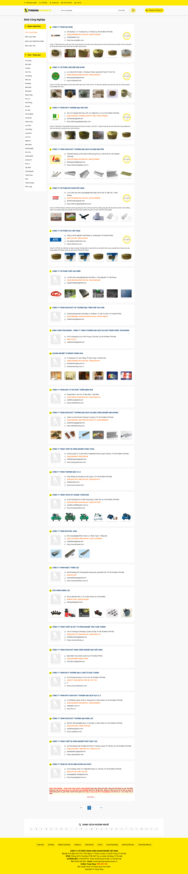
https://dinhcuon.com (74, 244)
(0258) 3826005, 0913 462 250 (77, 361)
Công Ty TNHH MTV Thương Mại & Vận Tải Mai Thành (75, 673)
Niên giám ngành (31, 2)
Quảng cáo (55, 2)
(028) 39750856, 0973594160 (77, 159)
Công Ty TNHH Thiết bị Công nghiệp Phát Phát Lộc (74, 741)
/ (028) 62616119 (95, 634)
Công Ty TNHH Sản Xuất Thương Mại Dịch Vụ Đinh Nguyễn (78, 149)
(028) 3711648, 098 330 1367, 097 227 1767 (82, 680)
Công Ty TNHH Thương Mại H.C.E (66, 472)
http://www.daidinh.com (75, 40)
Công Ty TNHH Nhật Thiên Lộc (65, 568)
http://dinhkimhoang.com (75, 426)
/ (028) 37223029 (95, 34)
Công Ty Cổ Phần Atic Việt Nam (66, 231)
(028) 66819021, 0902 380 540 (77, 456)
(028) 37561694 (72, 726)
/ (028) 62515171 (94, 479)
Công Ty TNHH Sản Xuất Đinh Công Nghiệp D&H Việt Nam (77, 650)
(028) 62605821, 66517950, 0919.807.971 (81, 420)
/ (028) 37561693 (84, 726)
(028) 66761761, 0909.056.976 (77, 634)
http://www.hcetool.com (75, 485)
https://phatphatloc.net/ (75, 754)
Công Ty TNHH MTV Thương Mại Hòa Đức (70, 108)
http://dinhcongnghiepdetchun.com (79, 204)
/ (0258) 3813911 (94, 361)
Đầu (81, 808)
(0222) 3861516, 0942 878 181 (77, 397)
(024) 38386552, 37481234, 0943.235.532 (81, 316)
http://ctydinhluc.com (74, 731)
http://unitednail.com (74, 80)
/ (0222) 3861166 (94, 397)
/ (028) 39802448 (102, 420)
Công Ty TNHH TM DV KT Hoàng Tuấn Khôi (70, 495)
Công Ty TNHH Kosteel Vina (64, 531)
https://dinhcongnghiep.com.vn (77, 165)
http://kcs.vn (71, 709)
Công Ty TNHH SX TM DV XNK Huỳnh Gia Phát (71, 764)
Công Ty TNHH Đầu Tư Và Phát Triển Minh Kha (72, 390)
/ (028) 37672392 (95, 502)
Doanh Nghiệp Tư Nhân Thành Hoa (67, 353)
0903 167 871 (71, 339)
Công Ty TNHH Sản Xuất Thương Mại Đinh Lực (72, 718)
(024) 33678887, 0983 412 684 (77, 658)
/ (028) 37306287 (102, 116)
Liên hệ (78, 2)
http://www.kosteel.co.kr (75, 544)
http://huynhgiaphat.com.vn (76, 777)
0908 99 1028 (71, 599)
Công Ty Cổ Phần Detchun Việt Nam (68, 188)
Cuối (100, 808)
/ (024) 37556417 (102, 316)
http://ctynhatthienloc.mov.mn (77, 581)
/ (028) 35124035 (83, 599)
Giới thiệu (44, 2)
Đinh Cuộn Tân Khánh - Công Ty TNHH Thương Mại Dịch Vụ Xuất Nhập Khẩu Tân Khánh (90, 330)
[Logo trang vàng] (37, 10)
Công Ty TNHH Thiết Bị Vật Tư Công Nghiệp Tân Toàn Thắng (79, 627)
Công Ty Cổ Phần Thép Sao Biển (66, 271)
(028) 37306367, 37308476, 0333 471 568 (81, 116)
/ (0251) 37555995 (95, 538)
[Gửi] (133, 10)
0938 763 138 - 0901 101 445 (77, 772)
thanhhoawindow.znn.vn (75, 366)
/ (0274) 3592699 (94, 198)
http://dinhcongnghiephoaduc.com (79, 121)
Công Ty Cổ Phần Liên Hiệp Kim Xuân (68, 67)
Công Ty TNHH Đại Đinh (62, 27)
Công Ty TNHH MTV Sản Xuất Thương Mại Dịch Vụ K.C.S (76, 696)
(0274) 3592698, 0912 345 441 (77, 198)
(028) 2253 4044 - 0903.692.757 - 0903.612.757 (83, 749)
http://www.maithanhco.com (77, 686)
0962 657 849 (71, 575)
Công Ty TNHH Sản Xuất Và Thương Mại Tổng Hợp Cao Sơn (78, 308)
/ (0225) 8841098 (94, 280)
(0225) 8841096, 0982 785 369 (77, 280)
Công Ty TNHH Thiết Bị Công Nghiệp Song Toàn (73, 449)
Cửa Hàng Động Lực (61, 590)
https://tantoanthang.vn (75, 640)
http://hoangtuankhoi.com (76, 508)
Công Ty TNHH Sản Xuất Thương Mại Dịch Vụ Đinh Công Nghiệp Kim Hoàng (85, 413)
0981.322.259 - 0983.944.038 (77, 238)
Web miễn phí (67, 2)
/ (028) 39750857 (94, 159)
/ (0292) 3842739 (94, 75)
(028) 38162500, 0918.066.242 (77, 502)
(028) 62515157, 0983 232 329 (77, 479)
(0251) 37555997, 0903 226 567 (78, 538)
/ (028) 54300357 (94, 703)
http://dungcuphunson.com (76, 462)
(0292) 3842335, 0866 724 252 (77, 75)
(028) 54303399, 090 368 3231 (77, 703)
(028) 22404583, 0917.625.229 (77, 34)
